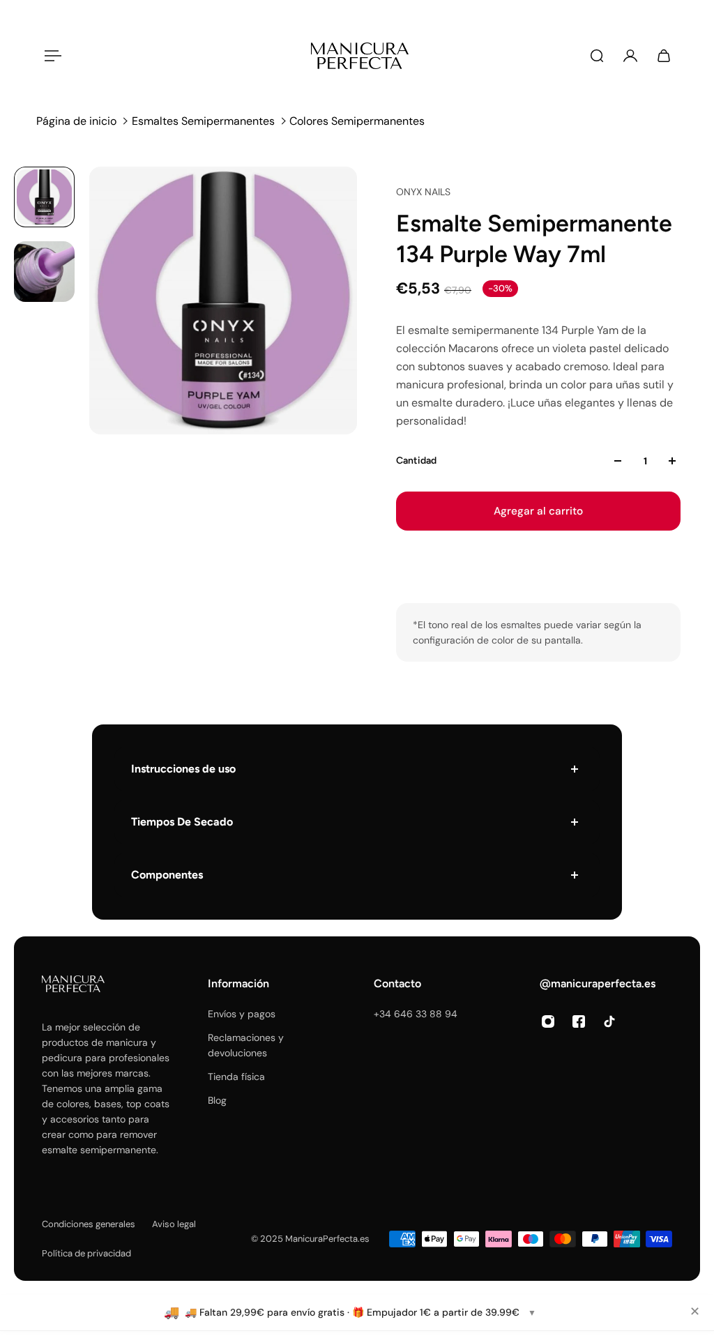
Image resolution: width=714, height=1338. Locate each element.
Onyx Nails (423, 191)
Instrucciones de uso (183, 768)
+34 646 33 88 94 (415, 1014)
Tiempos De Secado (182, 821)
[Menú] (50, 55)
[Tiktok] (609, 1021)
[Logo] (360, 56)
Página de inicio (76, 121)
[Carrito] (664, 55)
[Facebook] (578, 1021)
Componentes (167, 874)
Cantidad (416, 460)
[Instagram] (548, 1021)
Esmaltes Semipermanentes (203, 121)
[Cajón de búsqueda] (597, 55)
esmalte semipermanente (99, 1149)
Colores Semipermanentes (357, 121)
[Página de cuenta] (630, 55)
